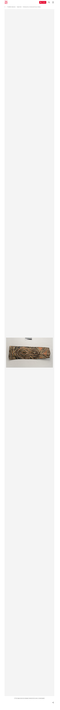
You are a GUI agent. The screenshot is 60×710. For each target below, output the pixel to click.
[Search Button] (49, 2)
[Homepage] (6, 2)
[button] (53, 702)
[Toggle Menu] (53, 2)
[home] (5, 7)
